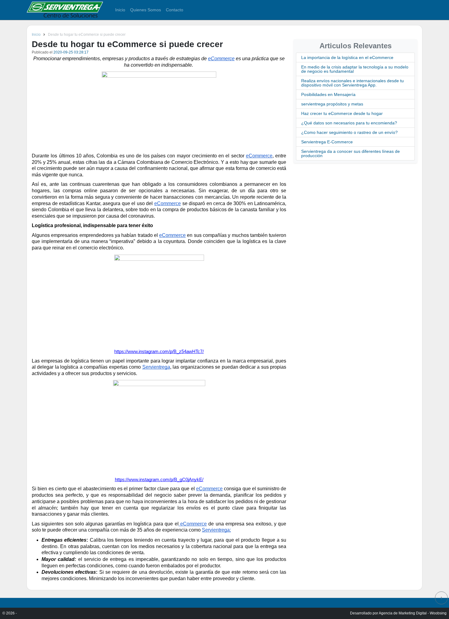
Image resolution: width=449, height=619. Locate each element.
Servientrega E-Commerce (327, 141)
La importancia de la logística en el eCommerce (347, 57)
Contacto (174, 9)
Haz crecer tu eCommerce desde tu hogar (342, 113)
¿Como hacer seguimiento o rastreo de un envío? (349, 132)
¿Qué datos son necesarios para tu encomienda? (349, 122)
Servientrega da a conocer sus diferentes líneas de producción (350, 153)
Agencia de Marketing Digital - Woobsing (413, 613)
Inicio (120, 9)
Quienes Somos (145, 9)
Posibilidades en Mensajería (328, 94)
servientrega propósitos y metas (332, 103)
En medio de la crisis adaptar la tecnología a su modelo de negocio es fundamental (354, 69)
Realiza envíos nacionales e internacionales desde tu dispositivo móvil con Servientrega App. (352, 82)
